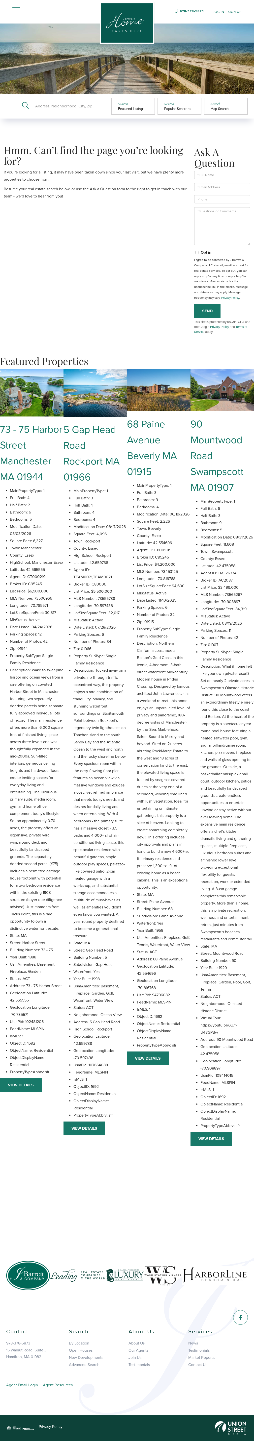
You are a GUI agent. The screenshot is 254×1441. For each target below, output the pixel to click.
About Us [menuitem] (136, 1343)
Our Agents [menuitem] (138, 1350)
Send (207, 311)
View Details (21, 1085)
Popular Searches (177, 109)
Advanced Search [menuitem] (84, 1364)
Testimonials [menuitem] (139, 1364)
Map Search (220, 109)
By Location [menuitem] (79, 1343)
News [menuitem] (193, 1343)
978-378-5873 (192, 11)
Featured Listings (131, 109)
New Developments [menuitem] (86, 1357)
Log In (218, 12)
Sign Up (235, 12)
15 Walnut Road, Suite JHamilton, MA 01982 (26, 1353)
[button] (25, 106)
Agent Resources (58, 1385)
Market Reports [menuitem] (201, 1357)
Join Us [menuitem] (134, 1357)
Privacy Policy (230, 297)
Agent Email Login (22, 1385)
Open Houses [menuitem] (81, 1350)
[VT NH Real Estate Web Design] (231, 1427)
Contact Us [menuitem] (197, 1364)
